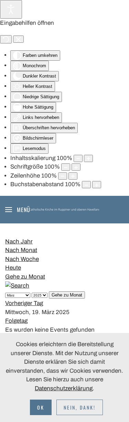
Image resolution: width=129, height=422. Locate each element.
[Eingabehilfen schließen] (18, 39)
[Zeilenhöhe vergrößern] (72, 176)
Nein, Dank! (80, 407)
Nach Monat (21, 250)
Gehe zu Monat (25, 276)
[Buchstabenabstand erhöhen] (96, 184)
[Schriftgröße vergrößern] (76, 167)
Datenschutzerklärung (64, 388)
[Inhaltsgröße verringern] (78, 158)
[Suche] (17, 285)
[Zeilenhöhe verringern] (62, 176)
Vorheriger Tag (24, 303)
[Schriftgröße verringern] (65, 167)
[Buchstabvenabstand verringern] (86, 184)
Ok (40, 407)
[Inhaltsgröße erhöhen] (88, 158)
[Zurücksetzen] (6, 39)
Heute (13, 267)
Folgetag (16, 321)
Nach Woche (22, 259)
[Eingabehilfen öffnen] (11, 9)
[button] (17, 209)
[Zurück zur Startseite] (64, 209)
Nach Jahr (19, 241)
